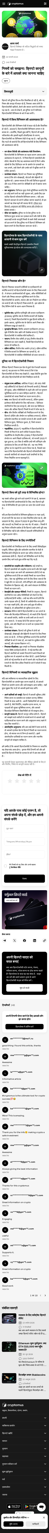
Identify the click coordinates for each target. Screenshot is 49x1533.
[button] (24, 91)
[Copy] (44, 940)
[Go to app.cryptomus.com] (15, 3)
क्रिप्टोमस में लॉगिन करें (24, 1026)
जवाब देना (5, 1049)
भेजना (24, 878)
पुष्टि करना (13, 1524)
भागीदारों (35, 1524)
